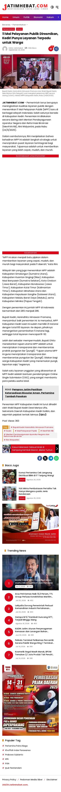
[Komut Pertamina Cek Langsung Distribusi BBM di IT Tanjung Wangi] (9, 476)
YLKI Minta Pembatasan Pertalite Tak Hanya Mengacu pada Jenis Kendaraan (37, 491)
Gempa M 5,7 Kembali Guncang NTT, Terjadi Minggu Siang (34, 618)
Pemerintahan (8, 29)
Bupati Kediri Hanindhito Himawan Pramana (33, 427)
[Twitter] (45, 458)
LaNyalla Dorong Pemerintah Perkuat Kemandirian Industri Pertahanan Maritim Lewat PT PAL (34, 607)
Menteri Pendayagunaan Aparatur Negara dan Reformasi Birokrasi (26, 435)
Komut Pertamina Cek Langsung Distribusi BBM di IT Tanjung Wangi (36, 474)
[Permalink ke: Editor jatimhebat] (5, 48)
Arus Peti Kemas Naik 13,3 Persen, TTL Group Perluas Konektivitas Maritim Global (34, 595)
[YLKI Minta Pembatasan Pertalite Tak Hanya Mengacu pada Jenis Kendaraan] (9, 493)
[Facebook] (39, 458)
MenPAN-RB (48, 430)
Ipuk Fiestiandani (13, 768)
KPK (7, 759)
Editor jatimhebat (16, 48)
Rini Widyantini (12, 439)
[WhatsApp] (56, 458)
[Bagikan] (56, 48)
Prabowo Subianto (14, 754)
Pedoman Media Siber (31, 779)
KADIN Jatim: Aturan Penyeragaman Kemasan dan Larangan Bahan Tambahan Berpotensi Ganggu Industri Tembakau (35, 630)
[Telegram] (50, 458)
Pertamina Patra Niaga (16, 745)
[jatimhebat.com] (25, 7)
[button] (52, 7)
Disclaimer (52, 779)
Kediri (8, 430)
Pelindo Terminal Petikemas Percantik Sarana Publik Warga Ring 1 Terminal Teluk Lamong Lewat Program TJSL (34, 641)
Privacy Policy (9, 779)
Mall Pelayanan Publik (27, 430)
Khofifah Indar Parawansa (17, 750)
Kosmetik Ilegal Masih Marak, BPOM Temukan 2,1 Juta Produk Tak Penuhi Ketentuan (33, 653)
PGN (7, 763)
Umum (19, 29)
